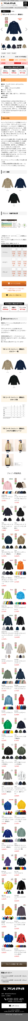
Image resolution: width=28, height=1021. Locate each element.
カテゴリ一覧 (17, 975)
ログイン (24, 63)
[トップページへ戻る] (8, 3)
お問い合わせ (15, 1006)
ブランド (24, 980)
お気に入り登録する (15, 295)
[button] (25, 4)
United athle (5, 981)
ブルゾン (24, 975)
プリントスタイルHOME (7, 975)
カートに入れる (15, 283)
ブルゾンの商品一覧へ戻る (14, 964)
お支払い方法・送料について (9, 243)
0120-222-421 (15, 999)
